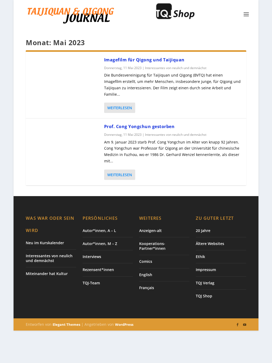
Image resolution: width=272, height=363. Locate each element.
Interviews (92, 256)
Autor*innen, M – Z (100, 243)
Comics (145, 261)
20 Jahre (203, 230)
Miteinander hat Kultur (47, 273)
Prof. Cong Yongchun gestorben (139, 126)
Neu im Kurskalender (45, 242)
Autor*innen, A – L (99, 230)
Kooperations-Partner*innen (152, 246)
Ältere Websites (210, 243)
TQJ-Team (91, 282)
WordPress (124, 324)
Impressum (206, 269)
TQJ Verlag (205, 282)
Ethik (200, 256)
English (145, 274)
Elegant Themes (66, 324)
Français (146, 287)
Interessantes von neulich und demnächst (175, 68)
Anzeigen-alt (150, 230)
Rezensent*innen (98, 269)
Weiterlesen (119, 107)
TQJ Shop (204, 295)
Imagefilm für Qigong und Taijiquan (144, 60)
